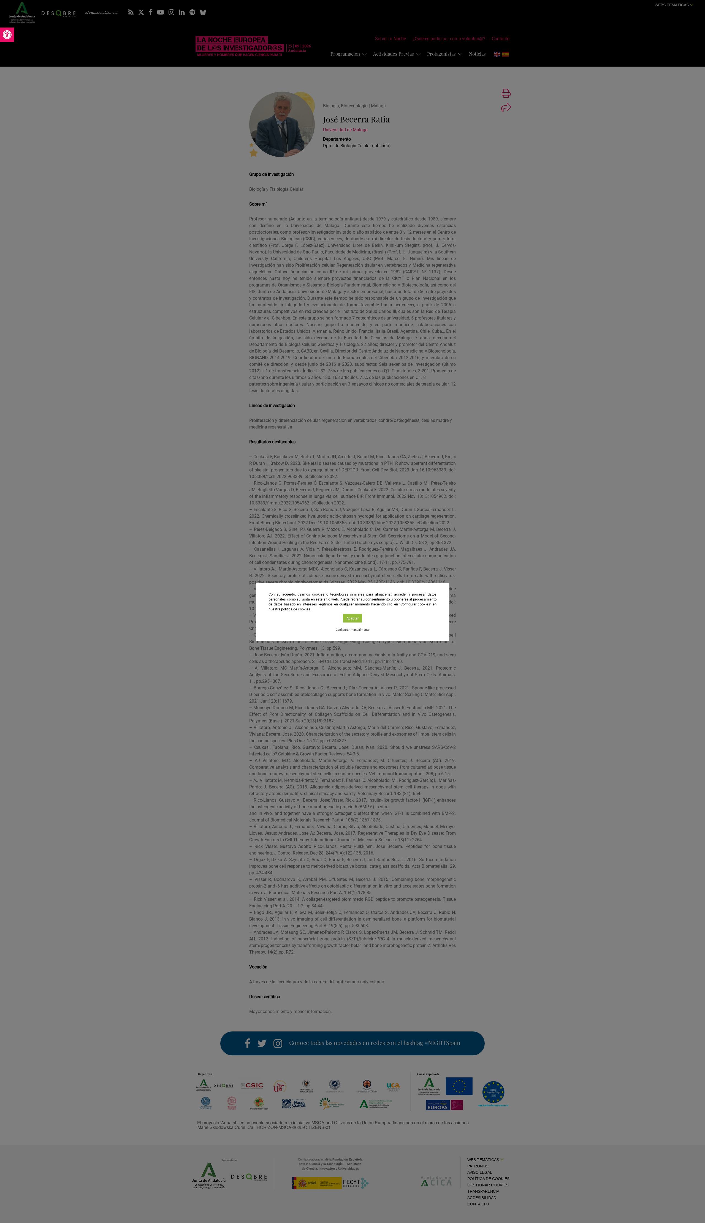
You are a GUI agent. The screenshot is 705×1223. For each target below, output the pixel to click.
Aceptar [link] (352, 618)
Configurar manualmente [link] (353, 630)
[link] (7, 35)
